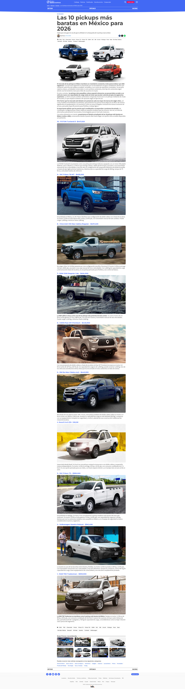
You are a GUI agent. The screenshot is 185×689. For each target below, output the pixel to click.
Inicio (48, 5)
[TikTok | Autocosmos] (59, 674)
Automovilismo (61, 663)
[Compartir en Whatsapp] (125, 36)
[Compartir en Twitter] (122, 36)
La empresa (63, 678)
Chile (77, 681)
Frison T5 (78, 39)
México (99, 681)
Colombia (81, 681)
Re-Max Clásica (117, 39)
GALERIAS (134, 8)
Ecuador (86, 681)
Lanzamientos (107, 663)
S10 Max (65, 41)
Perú (103, 681)
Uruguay (107, 681)
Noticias (82, 2)
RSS (123, 678)
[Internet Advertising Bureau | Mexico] (92, 686)
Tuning (85, 665)
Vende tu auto (131, 2)
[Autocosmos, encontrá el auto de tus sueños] (53, 2)
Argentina (72, 681)
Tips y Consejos (78, 665)
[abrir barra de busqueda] (125, 2)
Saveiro (70, 41)
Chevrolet (68, 39)
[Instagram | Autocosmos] (56, 674)
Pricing (100, 678)
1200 (60, 39)
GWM (89, 39)
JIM (95, 39)
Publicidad (105, 678)
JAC (93, 39)
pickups (103, 39)
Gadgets (94, 663)
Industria (100, 663)
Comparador (107, 2)
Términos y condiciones (81, 678)
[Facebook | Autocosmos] (47, 674)
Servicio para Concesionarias (114, 678)
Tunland (75, 41)
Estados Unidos (93, 681)
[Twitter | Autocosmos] (50, 674)
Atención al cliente (71, 678)
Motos (113, 663)
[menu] (137, 2)
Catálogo (76, 2)
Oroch (99, 39)
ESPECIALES (92, 8)
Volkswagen (81, 41)
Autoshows (87, 663)
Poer (108, 39)
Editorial (52, 5)
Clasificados (89, 2)
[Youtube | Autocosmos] (53, 674)
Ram (111, 39)
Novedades (60, 14)
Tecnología (70, 665)
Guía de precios (98, 2)
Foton (73, 39)
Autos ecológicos (79, 663)
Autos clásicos (69, 663)
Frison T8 (84, 39)
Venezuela (113, 681)
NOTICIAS (50, 8)
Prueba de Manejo (61, 665)
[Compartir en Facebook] (120, 36)
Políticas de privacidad (92, 678)
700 (63, 39)
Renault (60, 41)
